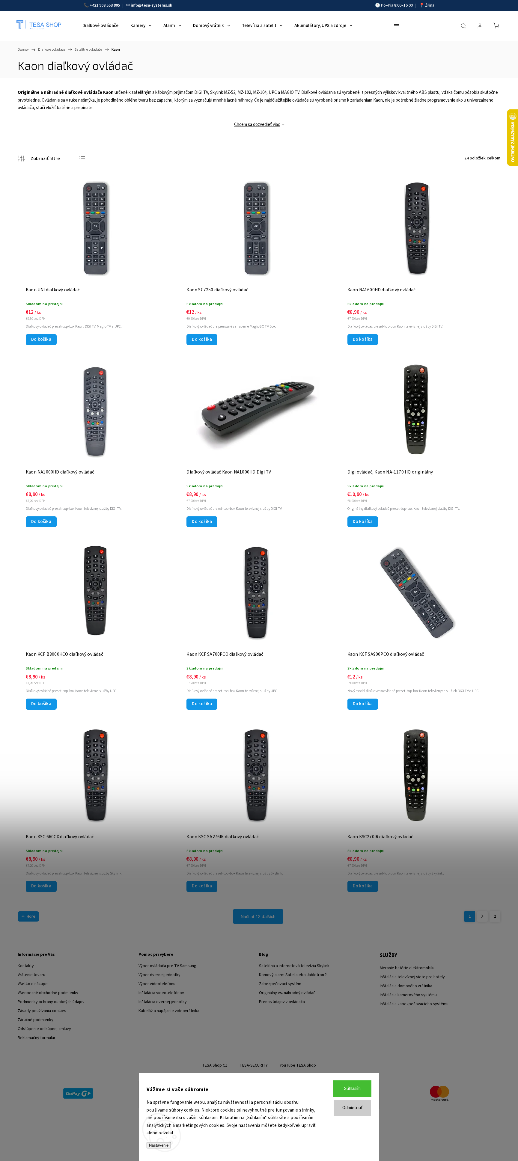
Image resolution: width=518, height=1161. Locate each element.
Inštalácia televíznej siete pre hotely (412, 977)
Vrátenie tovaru (31, 975)
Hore (31, 916)
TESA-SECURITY (254, 1065)
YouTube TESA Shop (298, 1065)
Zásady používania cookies (42, 1011)
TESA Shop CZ (215, 1065)
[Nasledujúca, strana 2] (482, 916)
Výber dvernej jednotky (159, 975)
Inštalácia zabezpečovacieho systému (414, 1004)
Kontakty (26, 966)
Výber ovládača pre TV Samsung (167, 966)
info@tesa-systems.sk (151, 5)
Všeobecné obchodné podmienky (48, 993)
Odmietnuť (352, 1108)
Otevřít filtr (39, 159)
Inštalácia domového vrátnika (406, 986)
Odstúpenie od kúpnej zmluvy (44, 1029)
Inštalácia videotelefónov (161, 993)
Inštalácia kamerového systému (408, 995)
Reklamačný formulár (36, 1038)
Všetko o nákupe (33, 984)
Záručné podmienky (35, 1020)
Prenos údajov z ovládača (282, 1002)
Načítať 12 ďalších (258, 916)
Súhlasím (352, 1088)
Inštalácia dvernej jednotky (162, 1002)
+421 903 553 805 (105, 5)
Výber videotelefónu (156, 984)
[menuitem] (100, 26)
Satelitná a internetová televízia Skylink (294, 966)
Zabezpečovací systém (280, 984)
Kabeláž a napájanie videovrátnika (168, 1011)
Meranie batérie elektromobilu (407, 968)
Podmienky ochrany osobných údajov (51, 1002)
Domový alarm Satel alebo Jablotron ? (293, 975)
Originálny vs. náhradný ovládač (287, 993)
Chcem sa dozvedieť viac (257, 124)
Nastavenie (158, 1145)
